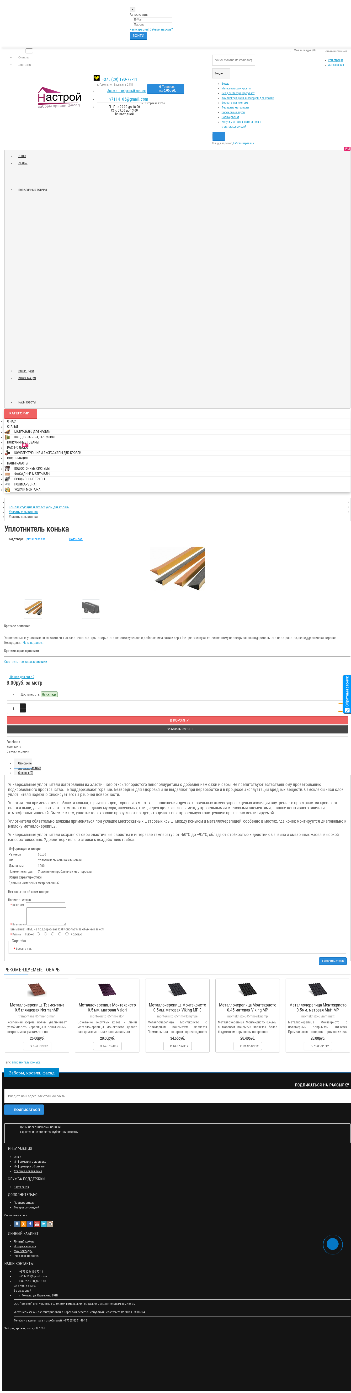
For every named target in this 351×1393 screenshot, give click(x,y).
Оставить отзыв (333, 961)
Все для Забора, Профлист (238, 93)
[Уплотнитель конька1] (91, 609)
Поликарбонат (230, 117)
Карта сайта (21, 1187)
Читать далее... (33, 643)
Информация (27, 378)
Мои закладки (23, 1251)
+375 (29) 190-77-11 (119, 79)
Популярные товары (32, 189)
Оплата (23, 57)
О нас (22, 156)
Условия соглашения (28, 1171)
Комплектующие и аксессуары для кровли (248, 98)
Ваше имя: (18, 905)
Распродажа (28, 371)
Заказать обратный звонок (126, 91)
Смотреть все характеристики (25, 662)
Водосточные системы (32, 468)
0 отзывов (76, 539)
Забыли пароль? (161, 29)
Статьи (22, 163)
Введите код (24, 948)
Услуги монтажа (27, 489)
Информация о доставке (30, 1161)
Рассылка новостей (26, 1256)
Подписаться (27, 1110)
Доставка (24, 65)
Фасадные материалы (235, 107)
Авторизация (336, 65)
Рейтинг (17, 934)
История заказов (25, 1246)
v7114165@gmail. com (128, 99)
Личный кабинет (25, 1241)
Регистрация (139, 29)
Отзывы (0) (25, 773)
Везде (225, 83)
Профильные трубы (233, 112)
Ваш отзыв (19, 924)
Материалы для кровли (236, 88)
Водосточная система (235, 102)
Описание (25, 763)
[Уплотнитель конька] (177, 569)
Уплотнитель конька (26, 1062)
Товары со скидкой (26, 1207)
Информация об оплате (29, 1166)
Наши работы (27, 402)
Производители (24, 1202)
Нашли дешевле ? (21, 677)
